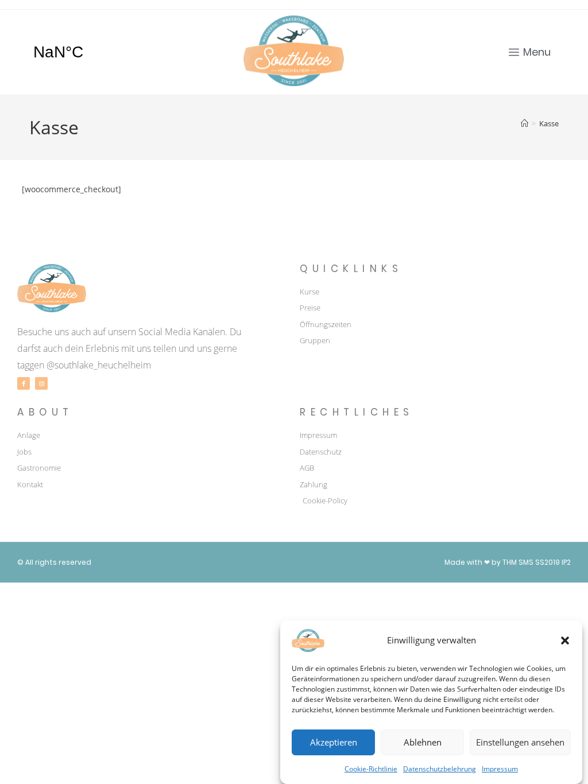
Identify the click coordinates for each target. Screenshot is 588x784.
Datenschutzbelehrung (439, 769)
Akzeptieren (333, 742)
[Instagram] (41, 383)
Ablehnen (423, 742)
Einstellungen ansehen (520, 742)
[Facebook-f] (23, 383)
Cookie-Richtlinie (371, 769)
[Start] (524, 123)
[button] (565, 640)
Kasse (549, 123)
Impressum (500, 769)
